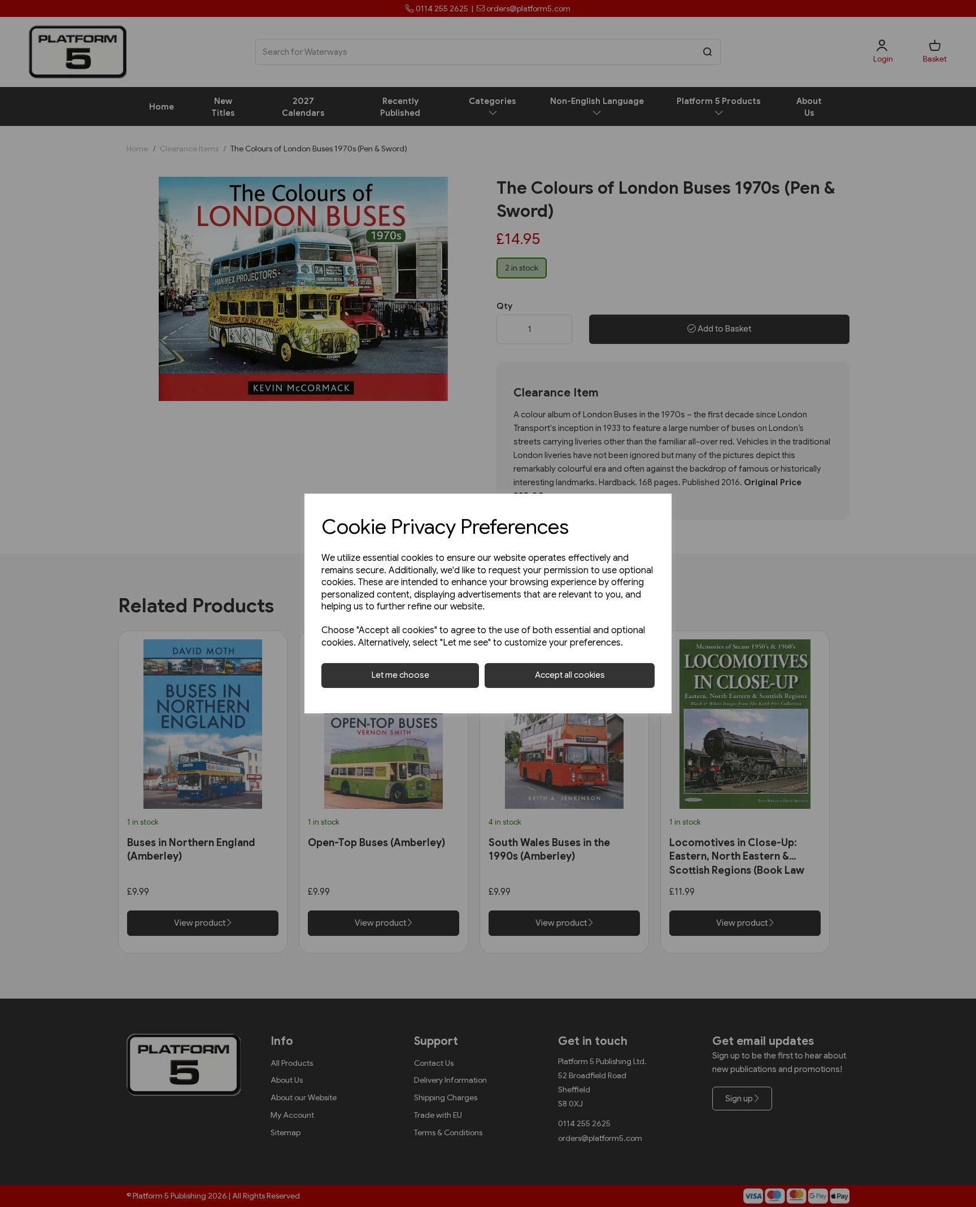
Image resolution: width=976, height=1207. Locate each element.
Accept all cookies (570, 675)
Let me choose (400, 675)
